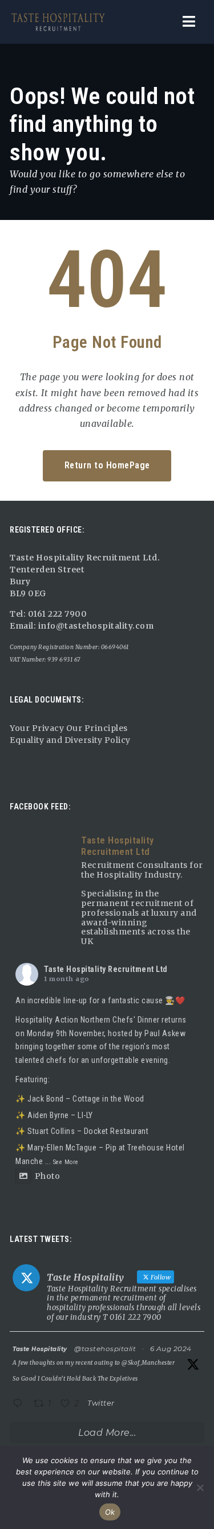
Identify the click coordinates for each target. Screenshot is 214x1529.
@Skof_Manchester (148, 1362)
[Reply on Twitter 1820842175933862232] (20, 1404)
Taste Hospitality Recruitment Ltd (106, 969)
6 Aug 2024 (171, 1348)
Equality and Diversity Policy (70, 740)
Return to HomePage (107, 465)
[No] (199, 1487)
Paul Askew (164, 1033)
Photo (47, 1176)
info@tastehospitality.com (95, 626)
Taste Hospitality (40, 1349)
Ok (110, 1511)
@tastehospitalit (105, 1348)
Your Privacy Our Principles (69, 728)
